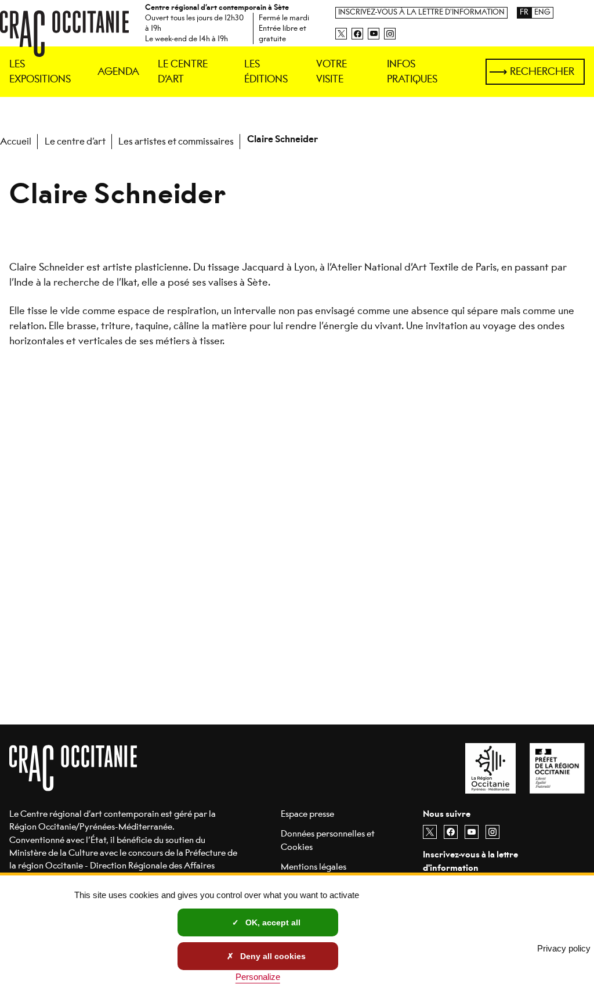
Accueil (15, 141)
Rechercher (542, 71)
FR (524, 12)
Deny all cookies (272, 956)
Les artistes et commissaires (176, 141)
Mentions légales (313, 866)
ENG (542, 12)
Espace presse (307, 813)
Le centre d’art (75, 141)
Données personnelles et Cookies (328, 839)
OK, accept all (271, 922)
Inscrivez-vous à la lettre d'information (421, 12)
